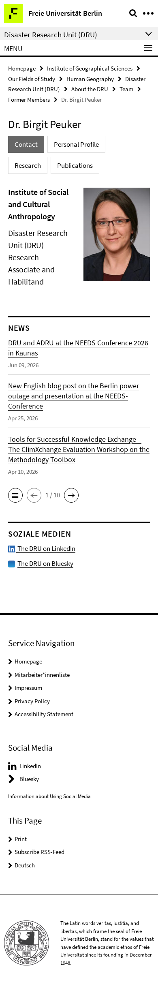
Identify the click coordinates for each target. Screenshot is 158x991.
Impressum (28, 687)
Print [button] (21, 839)
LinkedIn (30, 766)
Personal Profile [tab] (76, 144)
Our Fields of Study (31, 79)
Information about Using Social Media (49, 796)
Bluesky (29, 779)
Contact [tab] (26, 144)
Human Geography (90, 79)
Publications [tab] (75, 165)
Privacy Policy (32, 701)
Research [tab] (28, 165)
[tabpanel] (79, 237)
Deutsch (25, 865)
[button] (15, 495)
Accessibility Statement (44, 714)
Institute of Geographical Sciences (89, 68)
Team (126, 89)
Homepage (22, 68)
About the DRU (89, 89)
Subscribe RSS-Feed (39, 852)
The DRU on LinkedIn (45, 548)
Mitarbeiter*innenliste (42, 675)
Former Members (29, 99)
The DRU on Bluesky (45, 563)
